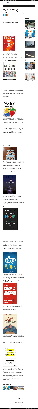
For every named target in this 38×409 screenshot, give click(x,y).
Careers (15, 0)
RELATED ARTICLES (5, 384)
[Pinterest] (33, 0)
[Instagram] (32, 0)
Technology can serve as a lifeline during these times (30, 48)
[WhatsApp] (7, 15)
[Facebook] (31, 0)
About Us (8, 0)
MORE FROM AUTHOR (10, 384)
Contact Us (13, 0)
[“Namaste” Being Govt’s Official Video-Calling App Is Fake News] (13, 388)
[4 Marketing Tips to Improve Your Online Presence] (6, 388)
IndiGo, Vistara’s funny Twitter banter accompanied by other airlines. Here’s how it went (20, 391)
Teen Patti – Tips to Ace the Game (30, 27)
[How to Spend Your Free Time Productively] (30, 76)
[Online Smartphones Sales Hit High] (30, 65)
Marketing (26, 36)
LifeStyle (26, 26)
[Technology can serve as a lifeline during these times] (30, 44)
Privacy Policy (11, 0)
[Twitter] (34, 0)
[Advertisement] (24, 3)
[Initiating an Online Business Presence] (30, 54)
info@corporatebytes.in (20, 403)
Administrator (5, 13)
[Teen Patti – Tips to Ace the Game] (30, 23)
